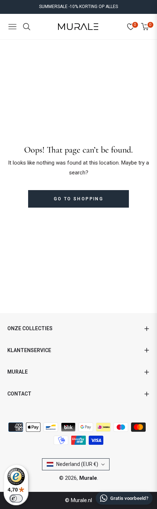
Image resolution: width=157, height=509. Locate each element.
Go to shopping (79, 198)
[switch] (16, 498)
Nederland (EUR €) (77, 464)
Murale (88, 478)
